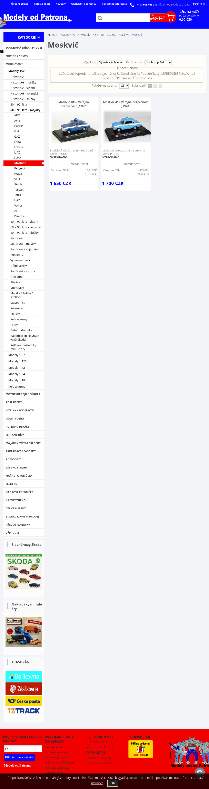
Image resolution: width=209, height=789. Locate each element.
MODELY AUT (14, 64)
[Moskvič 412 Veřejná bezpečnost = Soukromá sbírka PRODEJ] (127, 126)
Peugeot (19, 168)
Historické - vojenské (24, 93)
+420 (147, 4)
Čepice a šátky (16, 508)
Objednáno (128, 73)
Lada (17, 142)
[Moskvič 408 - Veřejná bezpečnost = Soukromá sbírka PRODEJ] (75, 127)
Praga (18, 174)
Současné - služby (22, 271)
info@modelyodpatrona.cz (174, 4)
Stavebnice (17, 303)
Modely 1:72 (16, 367)
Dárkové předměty (19, 492)
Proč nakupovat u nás (58, 752)
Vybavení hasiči (20, 260)
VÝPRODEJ (12, 533)
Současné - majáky (23, 244)
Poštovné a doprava (57, 767)
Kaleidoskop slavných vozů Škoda (25, 338)
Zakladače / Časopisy (21, 451)
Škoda (18, 184)
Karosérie (16, 308)
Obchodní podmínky (83, 4)
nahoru (200, 773)
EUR (202, 4)
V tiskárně (125, 78)
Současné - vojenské (24, 249)
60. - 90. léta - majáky (25, 110)
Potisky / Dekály (17, 426)
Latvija (18, 147)
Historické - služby (22, 99)
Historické (17, 77)
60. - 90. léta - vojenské (26, 227)
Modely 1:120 (17, 361)
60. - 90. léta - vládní (24, 222)
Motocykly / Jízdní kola (23, 394)
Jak (54, 747)
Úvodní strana (19, 4)
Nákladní (16, 277)
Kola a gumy (18, 319)
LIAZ (17, 152)
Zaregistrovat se (149, 19)
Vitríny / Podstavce (20, 410)
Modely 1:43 (16, 71)
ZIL (16, 211)
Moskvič (20, 163)
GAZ (17, 136)
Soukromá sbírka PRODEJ (24, 47)
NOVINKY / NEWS (17, 56)
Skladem (107, 78)
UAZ (17, 200)
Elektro (11, 484)
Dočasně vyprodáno (76, 73)
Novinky (61, 4)
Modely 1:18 (16, 380)
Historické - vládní (22, 88)
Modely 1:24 (16, 374)
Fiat (16, 131)
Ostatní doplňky (21, 330)
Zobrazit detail (79, 164)
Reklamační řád (54, 772)
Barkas (18, 126)
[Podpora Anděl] (140, 757)
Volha (18, 205)
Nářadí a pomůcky (19, 475)
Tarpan (19, 189)
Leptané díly (15, 435)
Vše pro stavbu (16, 467)
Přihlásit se (146, 15)
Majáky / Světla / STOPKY (21, 295)
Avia (17, 120)
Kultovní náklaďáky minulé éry (23, 347)
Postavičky (14, 402)
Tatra (17, 195)
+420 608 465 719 (97, 742)
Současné (16, 238)
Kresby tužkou (17, 500)
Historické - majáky (23, 82)
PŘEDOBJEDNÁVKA (177, 73)
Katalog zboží (42, 4)
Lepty (14, 325)
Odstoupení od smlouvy (101, 763)
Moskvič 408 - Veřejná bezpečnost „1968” (73, 104)
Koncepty (16, 255)
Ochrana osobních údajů (59, 762)
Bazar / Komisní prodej (22, 516)
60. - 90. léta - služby (24, 233)
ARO (17, 115)
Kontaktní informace (114, 4)
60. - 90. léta (18, 104)
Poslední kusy (150, 73)
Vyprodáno (144, 78)
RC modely (13, 459)
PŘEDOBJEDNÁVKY (18, 524)
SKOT (18, 179)
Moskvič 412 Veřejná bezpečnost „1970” (126, 104)
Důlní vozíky (18, 266)
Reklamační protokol (99, 758)
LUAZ (17, 158)
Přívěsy (19, 216)
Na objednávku (105, 73)
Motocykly (17, 288)
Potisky (15, 314)
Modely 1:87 (16, 355)
